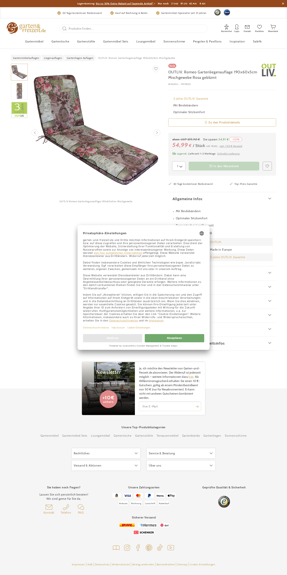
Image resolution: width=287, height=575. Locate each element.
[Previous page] (35, 133)
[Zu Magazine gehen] (116, 548)
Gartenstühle (86, 41)
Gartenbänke (191, 436)
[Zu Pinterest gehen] (149, 548)
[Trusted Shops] (217, 12)
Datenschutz (102, 564)
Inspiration (237, 41)
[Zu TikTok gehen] (160, 548)
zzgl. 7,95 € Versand (231, 146)
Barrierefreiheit (166, 564)
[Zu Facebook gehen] (138, 548)
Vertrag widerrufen (143, 564)
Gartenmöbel (50, 436)
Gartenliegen (212, 436)
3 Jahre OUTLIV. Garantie (190, 98)
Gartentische (60, 41)
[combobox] (179, 166)
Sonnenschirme (174, 41)
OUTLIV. (216, 242)
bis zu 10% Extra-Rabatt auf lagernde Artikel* (124, 3)
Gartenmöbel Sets (115, 41)
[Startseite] (26, 28)
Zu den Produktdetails (224, 122)
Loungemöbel (145, 41)
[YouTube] (170, 548)
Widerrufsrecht (121, 564)
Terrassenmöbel (167, 436)
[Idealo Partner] (227, 12)
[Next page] (157, 133)
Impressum (78, 564)
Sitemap (182, 564)
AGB (89, 564)
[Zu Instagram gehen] (127, 548)
